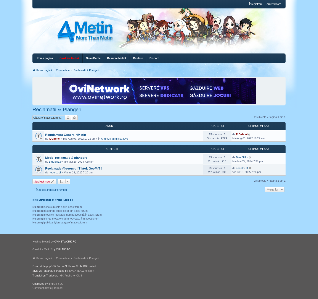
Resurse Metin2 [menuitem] (117, 58)
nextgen (89, 270)
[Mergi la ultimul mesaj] (249, 134)
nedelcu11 (55, 172)
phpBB (50, 266)
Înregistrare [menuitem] (256, 4)
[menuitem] (69, 58)
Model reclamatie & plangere (66, 157)
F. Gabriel (54, 138)
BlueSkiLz (55, 161)
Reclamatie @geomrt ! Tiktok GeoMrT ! (73, 168)
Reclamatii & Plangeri (56, 109)
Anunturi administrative (114, 138)
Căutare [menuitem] (138, 58)
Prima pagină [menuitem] (45, 58)
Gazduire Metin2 (42, 249)
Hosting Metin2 (41, 241)
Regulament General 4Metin (65, 134)
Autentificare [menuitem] (274, 4)
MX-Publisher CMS (71, 275)
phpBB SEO (56, 283)
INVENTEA (75, 270)
